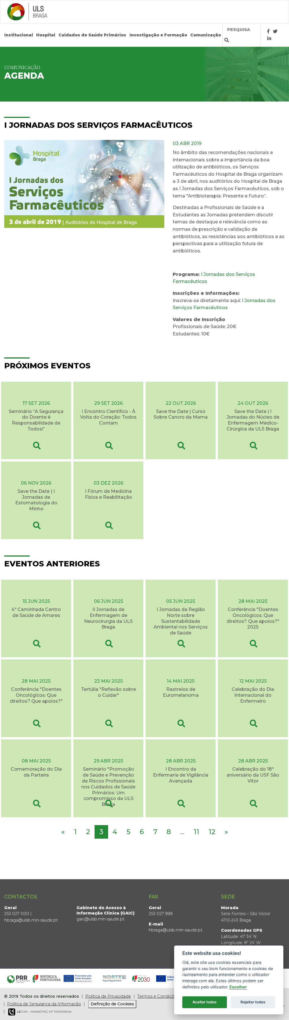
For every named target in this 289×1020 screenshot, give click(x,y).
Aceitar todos (204, 1002)
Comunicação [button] (205, 35)
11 (196, 832)
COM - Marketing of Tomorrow (44, 1012)
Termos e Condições (158, 996)
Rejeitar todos (252, 1002)
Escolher (238, 986)
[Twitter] (275, 31)
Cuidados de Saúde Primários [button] (92, 35)
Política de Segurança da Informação (44, 1003)
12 (212, 832)
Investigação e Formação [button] (158, 35)
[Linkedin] (269, 38)
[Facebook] (268, 31)
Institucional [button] (18, 35)
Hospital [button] (45, 35)
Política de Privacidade (108, 996)
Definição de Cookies (112, 1003)
